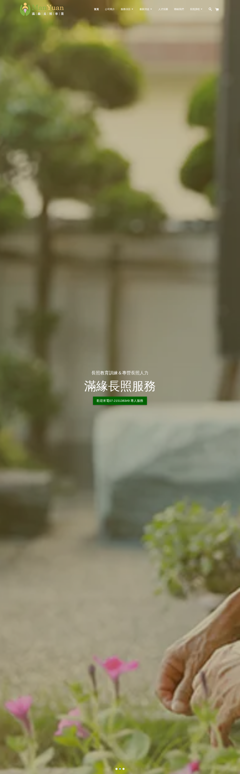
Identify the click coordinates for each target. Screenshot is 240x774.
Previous (7, 387)
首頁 (96, 9)
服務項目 (126, 9)
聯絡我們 (179, 9)
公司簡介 (110, 9)
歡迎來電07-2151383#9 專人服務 (120, 400)
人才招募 (163, 9)
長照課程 (195, 9)
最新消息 (145, 9)
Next (232, 387)
